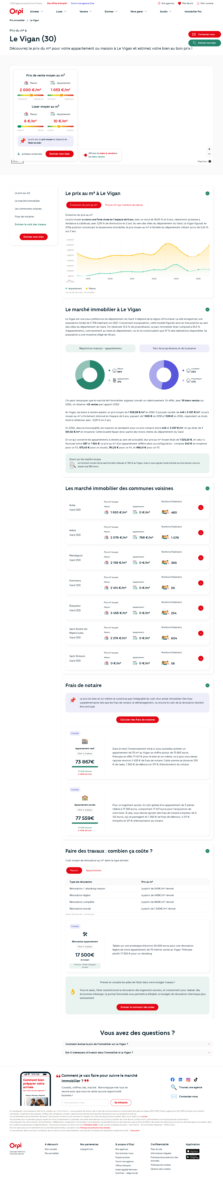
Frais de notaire (83, 685)
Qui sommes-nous (124, 1153)
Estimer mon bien (59, 153)
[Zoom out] (209, 153)
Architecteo (89, 914)
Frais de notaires (24, 216)
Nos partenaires (89, 1144)
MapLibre (202, 161)
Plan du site (156, 1149)
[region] (111, 115)
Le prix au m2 (22, 193)
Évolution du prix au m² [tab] (83, 205)
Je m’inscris (120, 1102)
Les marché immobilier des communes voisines (119, 488)
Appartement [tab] (94, 870)
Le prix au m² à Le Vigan (92, 193)
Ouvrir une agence (124, 1161)
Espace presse (122, 1157)
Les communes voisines (28, 208)
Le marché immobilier (27, 200)
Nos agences (121, 1149)
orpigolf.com (86, 1149)
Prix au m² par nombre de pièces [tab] (124, 205)
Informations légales (161, 1153)
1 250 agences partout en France (26, 3)
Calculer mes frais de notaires (137, 719)
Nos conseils (51, 1149)
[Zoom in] (209, 149)
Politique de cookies (161, 1165)
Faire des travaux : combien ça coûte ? (108, 851)
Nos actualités (52, 1153)
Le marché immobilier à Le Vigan (103, 309)
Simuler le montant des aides (137, 1007)
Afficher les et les (102, 155)
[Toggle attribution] (210, 161)
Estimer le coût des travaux (30, 224)
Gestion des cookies (161, 1169)
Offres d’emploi (123, 1165)
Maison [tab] (74, 870)
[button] (137, 1044)
